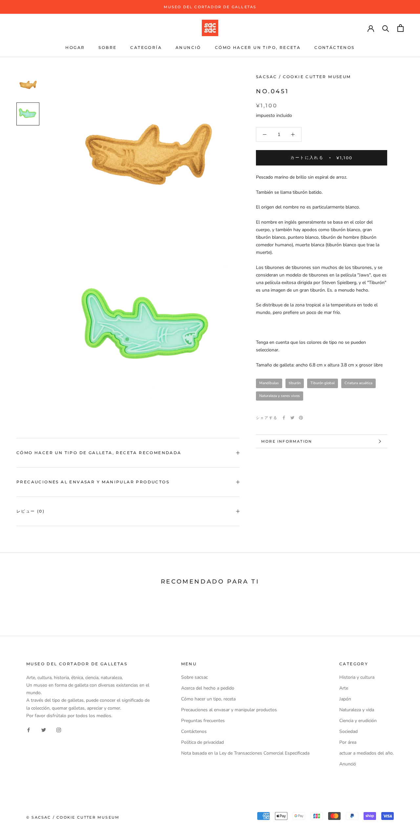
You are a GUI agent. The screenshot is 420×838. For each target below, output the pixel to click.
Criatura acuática (358, 383)
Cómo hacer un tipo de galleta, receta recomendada (98, 452)
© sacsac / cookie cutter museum (72, 817)
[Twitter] (292, 418)
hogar (75, 47)
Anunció (188, 47)
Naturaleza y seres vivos (279, 395)
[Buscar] (385, 28)
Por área (347, 742)
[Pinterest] (301, 418)
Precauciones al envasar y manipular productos (92, 481)
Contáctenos (334, 47)
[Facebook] (284, 418)
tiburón (295, 383)
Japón (345, 699)
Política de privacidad (202, 742)
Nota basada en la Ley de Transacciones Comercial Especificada (245, 753)
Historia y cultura (356, 677)
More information (286, 441)
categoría (146, 47)
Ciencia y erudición (358, 720)
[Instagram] (58, 730)
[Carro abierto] (400, 28)
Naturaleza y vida (356, 710)
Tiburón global (322, 383)
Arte (343, 688)
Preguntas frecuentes (203, 720)
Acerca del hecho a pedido (207, 688)
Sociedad (348, 731)
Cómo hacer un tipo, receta (258, 47)
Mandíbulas (269, 383)
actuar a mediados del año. (366, 753)
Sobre (107, 47)
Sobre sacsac (194, 677)
